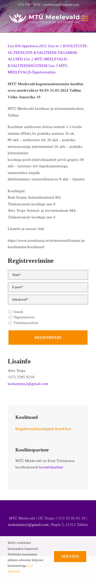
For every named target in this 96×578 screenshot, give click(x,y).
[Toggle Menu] (84, 18)
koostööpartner (51, 467)
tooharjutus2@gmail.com (61, 4)
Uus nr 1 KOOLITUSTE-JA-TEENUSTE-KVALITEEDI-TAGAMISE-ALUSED (48, 52)
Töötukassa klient (26, 323)
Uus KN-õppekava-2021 (27, 46)
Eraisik (18, 312)
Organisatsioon (24, 317)
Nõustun (70, 556)
